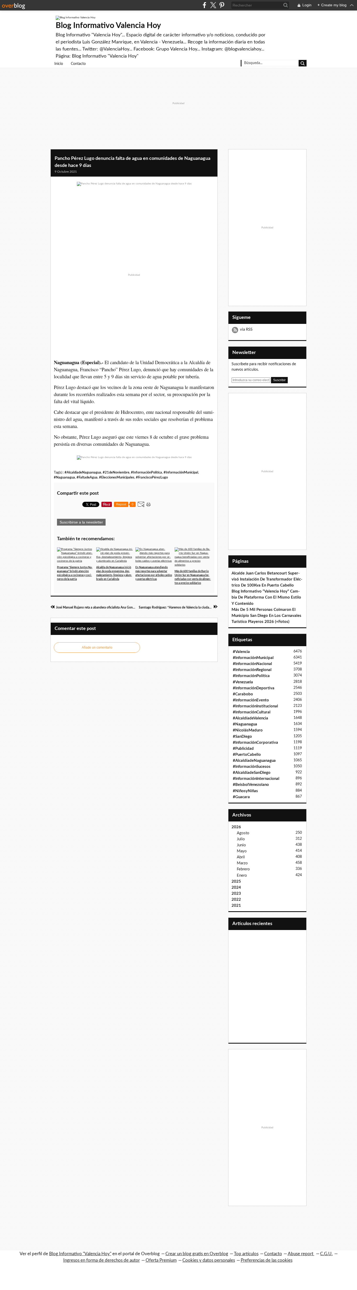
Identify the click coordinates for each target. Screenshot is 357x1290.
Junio (241, 845)
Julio (241, 839)
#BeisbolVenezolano (251, 785)
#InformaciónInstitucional (255, 706)
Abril (241, 857)
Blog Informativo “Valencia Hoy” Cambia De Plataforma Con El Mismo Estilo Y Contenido (266, 597)
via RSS (246, 329)
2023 (236, 893)
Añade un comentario (97, 647)
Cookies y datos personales (208, 1260)
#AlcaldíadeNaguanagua (83, 472)
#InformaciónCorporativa (255, 743)
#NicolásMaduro (248, 730)
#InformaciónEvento (251, 700)
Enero (242, 875)
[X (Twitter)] (213, 5)
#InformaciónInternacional (256, 779)
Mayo (242, 851)
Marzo (242, 863)
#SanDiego (242, 737)
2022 (236, 900)
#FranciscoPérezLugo (152, 477)
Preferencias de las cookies (266, 1260)
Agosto (243, 833)
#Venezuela (243, 682)
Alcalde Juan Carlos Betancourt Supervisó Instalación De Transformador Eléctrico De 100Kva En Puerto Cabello (267, 579)
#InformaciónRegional (252, 670)
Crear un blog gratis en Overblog (196, 1254)
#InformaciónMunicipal (181, 472)
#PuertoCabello (247, 755)
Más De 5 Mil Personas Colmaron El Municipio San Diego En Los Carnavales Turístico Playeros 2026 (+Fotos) (266, 616)
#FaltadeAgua (87, 477)
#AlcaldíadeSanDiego (251, 773)
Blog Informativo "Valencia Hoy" (80, 1254)
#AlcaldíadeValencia (250, 718)
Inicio (58, 64)
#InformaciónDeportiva (253, 688)
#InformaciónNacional (252, 664)
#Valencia (241, 652)
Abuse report (301, 1254)
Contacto (78, 64)
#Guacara (241, 797)
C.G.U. (326, 1254)
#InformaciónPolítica (146, 472)
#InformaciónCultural (251, 712)
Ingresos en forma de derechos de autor (101, 1260)
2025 (236, 881)
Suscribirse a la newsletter (81, 522)
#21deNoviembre (116, 472)
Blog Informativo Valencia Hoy (108, 26)
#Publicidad (243, 749)
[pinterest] (221, 5)
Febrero (243, 869)
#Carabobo (243, 694)
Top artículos (246, 1254)
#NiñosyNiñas (245, 791)
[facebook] (204, 5)
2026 (236, 827)
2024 (236, 887)
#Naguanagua (64, 477)
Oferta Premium (161, 1260)
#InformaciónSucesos (251, 767)
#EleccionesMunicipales (116, 477)
